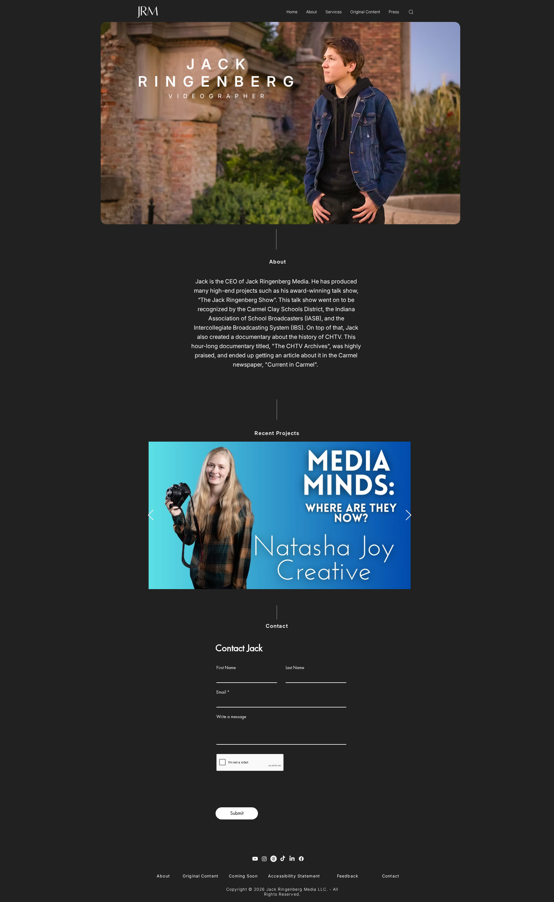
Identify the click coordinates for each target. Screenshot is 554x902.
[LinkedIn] (292, 859)
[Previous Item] (150, 515)
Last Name (295, 668)
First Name (226, 668)
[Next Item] (408, 515)
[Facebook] (301, 859)
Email (221, 692)
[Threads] (273, 859)
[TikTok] (283, 859)
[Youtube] (255, 859)
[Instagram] (264, 859)
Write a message (231, 717)
